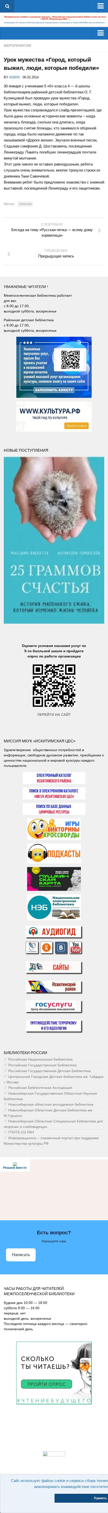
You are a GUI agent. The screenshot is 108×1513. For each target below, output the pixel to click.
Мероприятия (17, 46)
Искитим (25, 204)
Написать (21, 1255)
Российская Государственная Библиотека (42, 1065)
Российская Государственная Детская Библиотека (49, 1071)
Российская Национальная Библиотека (40, 1059)
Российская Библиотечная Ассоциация (40, 1088)
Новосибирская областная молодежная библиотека (50, 1104)
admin (14, 77)
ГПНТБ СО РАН (21, 1132)
